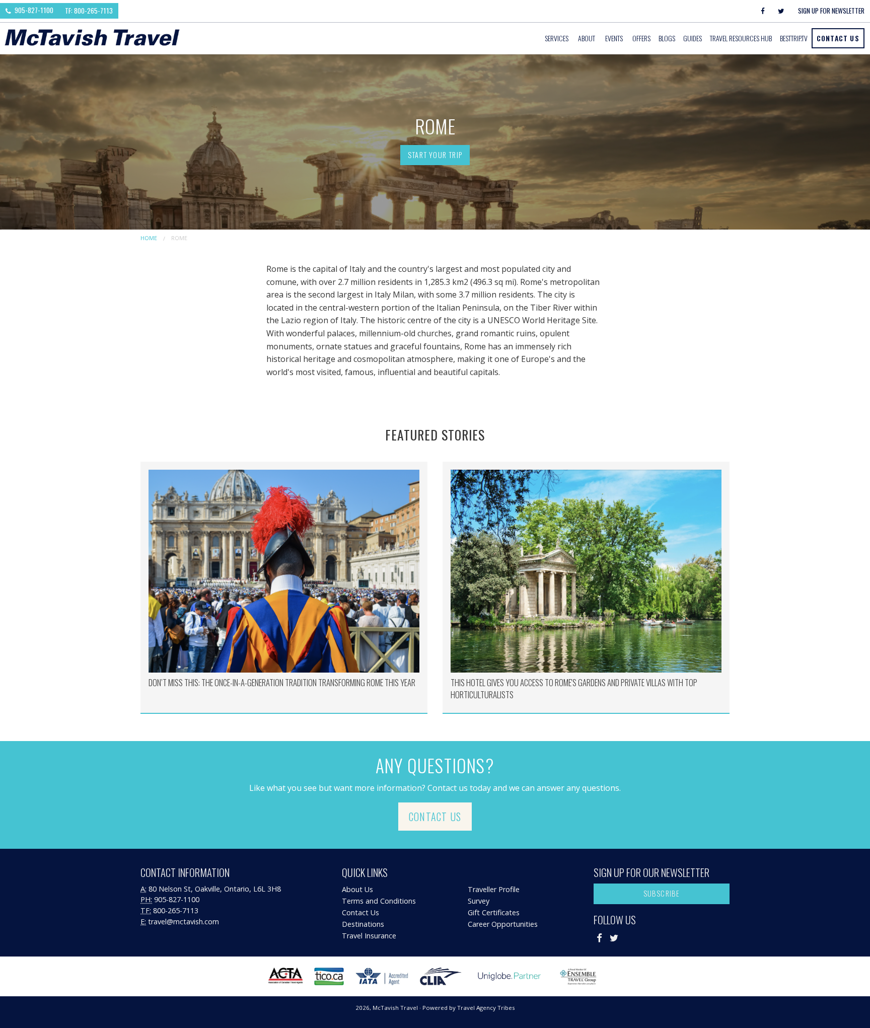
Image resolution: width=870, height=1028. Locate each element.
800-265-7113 (175, 910)
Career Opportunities (503, 924)
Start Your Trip (435, 155)
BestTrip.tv (794, 38)
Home (148, 238)
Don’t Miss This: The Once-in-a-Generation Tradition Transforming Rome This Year (282, 682)
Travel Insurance (369, 935)
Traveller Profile (494, 889)
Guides (692, 38)
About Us (357, 889)
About (586, 38)
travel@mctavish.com (183, 921)
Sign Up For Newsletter (831, 11)
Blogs (667, 38)
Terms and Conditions (379, 901)
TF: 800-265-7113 (89, 11)
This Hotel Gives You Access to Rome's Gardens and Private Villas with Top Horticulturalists (574, 688)
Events (614, 38)
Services (556, 38)
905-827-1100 (33, 10)
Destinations (363, 924)
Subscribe (661, 893)
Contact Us (838, 38)
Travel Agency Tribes (486, 1007)
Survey (478, 901)
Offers (641, 38)
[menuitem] (557, 38)
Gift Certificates (494, 912)
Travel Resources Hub (741, 38)
